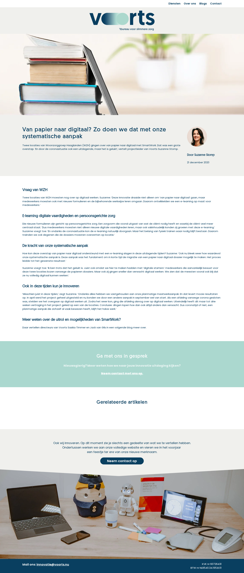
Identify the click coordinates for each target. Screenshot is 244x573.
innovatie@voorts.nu (53, 564)
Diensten (174, 3)
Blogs (203, 3)
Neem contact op (122, 461)
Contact (216, 3)
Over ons (190, 3)
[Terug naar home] (122, 20)
